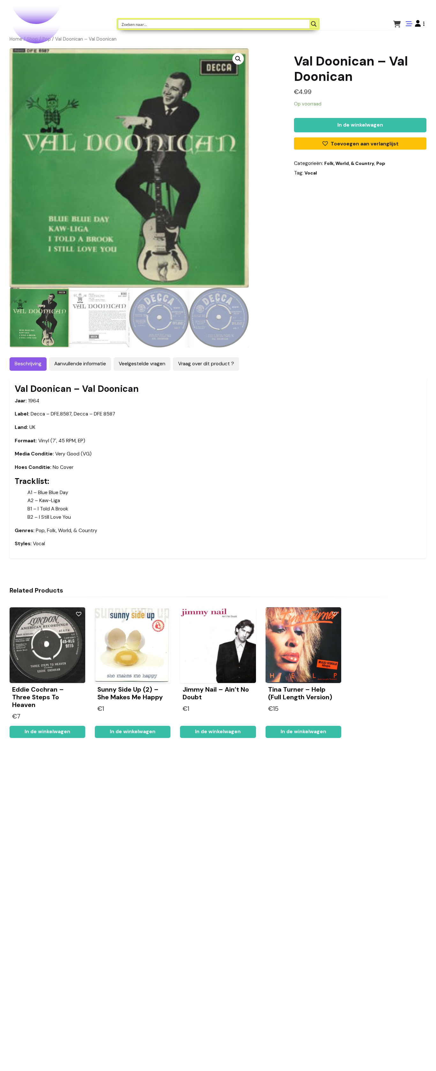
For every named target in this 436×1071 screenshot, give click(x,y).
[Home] (413, 1056)
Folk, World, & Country (349, 163)
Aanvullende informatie (80, 364)
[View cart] (397, 23)
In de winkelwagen (360, 125)
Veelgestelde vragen (142, 364)
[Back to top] (426, 1056)
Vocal (310, 173)
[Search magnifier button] (313, 23)
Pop (380, 163)
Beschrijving (28, 364)
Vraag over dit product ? (206, 364)
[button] (420, 23)
